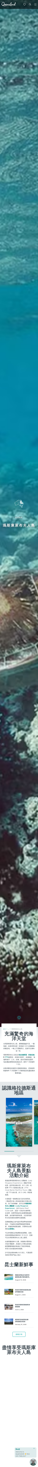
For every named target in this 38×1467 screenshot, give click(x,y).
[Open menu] (35, 4)
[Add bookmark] (19, 1017)
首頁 (4, 1029)
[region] (19, 1052)
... (8, 1029)
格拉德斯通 (23, 1055)
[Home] (9, 6)
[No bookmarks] (24, 4)
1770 (7, 1057)
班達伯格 (31, 1055)
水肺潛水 (11, 1229)
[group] (19, 1124)
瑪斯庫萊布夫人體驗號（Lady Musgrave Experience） (18, 1205)
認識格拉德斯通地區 (19, 1090)
